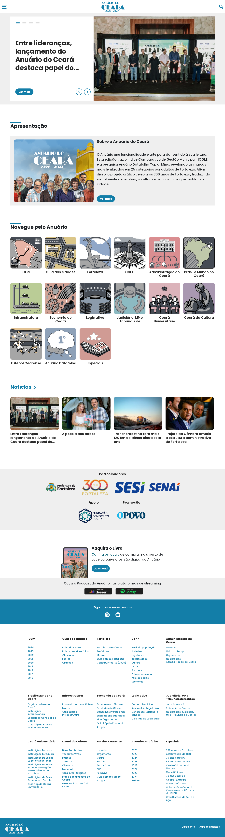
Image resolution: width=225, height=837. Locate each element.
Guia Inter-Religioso (74, 772)
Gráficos (67, 662)
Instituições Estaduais (41, 753)
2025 (134, 753)
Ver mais (24, 92)
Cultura (136, 662)
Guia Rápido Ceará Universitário (39, 785)
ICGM (31, 639)
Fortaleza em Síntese (109, 647)
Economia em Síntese (110, 704)
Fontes (66, 658)
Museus (66, 757)
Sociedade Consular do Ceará (42, 719)
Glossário (68, 655)
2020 (31, 662)
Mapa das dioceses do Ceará (76, 778)
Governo (171, 647)
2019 (30, 666)
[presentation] (79, 91)
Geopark (136, 670)
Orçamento (173, 655)
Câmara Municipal (142, 704)
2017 (30, 674)
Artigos (101, 727)
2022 (31, 655)
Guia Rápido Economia (110, 723)
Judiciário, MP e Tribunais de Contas (180, 697)
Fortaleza (104, 639)
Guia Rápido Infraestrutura (70, 713)
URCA (134, 666)
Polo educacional (142, 674)
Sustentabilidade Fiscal (111, 715)
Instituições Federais (40, 750)
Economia (137, 681)
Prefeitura (103, 651)
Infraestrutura (72, 695)
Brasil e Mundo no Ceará (40, 697)
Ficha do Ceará (71, 647)
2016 (30, 677)
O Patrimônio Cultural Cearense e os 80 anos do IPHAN (180, 790)
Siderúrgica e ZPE (107, 719)
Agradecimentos (209, 826)
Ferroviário (103, 765)
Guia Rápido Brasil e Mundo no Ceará (40, 726)
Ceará (100, 757)
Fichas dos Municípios (75, 651)
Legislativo (137, 655)
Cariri (135, 639)
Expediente (188, 826)
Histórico (102, 750)
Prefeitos (136, 651)
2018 (30, 670)
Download (101, 568)
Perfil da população (143, 647)
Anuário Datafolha (144, 741)
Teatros (67, 761)
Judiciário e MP (175, 704)
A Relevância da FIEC (178, 753)
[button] (17, 23)
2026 (134, 750)
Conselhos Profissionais (111, 711)
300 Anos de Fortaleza (179, 750)
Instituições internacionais (36, 713)
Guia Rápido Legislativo (145, 718)
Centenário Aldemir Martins (177, 767)
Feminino (102, 772)
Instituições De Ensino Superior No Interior (41, 759)
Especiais (172, 741)
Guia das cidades (74, 639)
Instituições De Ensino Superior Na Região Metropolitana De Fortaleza (41, 769)
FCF (99, 769)
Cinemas (67, 765)
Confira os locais (105, 554)
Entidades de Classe (109, 708)
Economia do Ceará (111, 695)
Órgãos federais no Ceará (39, 706)
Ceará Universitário (42, 741)
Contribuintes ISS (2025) (111, 662)
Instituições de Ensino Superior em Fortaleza (41, 779)
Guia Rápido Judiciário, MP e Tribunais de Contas (181, 713)
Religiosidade (139, 658)
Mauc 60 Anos (174, 772)
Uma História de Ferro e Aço (180, 799)
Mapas (101, 655)
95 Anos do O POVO (178, 761)
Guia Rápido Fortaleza (110, 658)
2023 (31, 651)
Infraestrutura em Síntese (77, 704)
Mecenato (68, 769)
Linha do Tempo (175, 651)
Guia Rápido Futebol (109, 776)
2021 (30, 658)
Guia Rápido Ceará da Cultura (75, 785)
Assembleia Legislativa (145, 708)
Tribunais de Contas (178, 708)
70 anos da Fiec (175, 775)
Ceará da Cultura (74, 741)
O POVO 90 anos (176, 783)
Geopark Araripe (176, 779)
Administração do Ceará (179, 640)
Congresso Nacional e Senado (144, 713)
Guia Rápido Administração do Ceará (181, 660)
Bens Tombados (72, 750)
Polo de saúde (140, 677)
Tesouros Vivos (71, 753)
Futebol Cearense (109, 741)
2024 (31, 647)
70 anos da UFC (175, 757)
